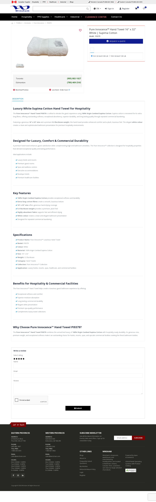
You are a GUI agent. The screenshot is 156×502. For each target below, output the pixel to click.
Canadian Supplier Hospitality (28, 2)
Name (15, 361)
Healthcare (52, 2)
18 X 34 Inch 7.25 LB (118, 56)
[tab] (92, 49)
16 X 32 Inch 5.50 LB (100, 56)
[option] (47, 44)
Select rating (18, 355)
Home (14, 16)
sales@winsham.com (18, 456)
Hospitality (26, 16)
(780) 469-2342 (50, 446)
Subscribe (138, 438)
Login (81, 472)
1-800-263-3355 (16, 451)
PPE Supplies (43, 16)
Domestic (27, 23)
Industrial (63, 2)
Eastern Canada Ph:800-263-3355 (130, 2)
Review (16, 381)
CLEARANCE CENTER (96, 17)
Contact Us (116, 16)
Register (82, 475)
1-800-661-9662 (50, 451)
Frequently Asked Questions (86, 462)
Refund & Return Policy (88, 469)
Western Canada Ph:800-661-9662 (102, 2)
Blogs (72, 2)
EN (97, 8)
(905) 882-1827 (16, 446)
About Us (83, 458)
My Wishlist (83, 466)
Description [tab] (17, 99)
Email (15, 371)
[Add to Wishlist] (80, 30)
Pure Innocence (39, 23)
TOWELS (19, 23)
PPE (44, 2)
